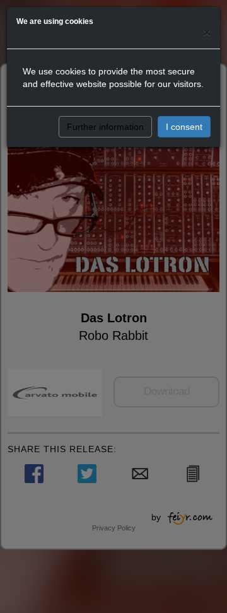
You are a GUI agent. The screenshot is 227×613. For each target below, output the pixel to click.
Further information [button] (105, 127)
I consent (184, 127)
